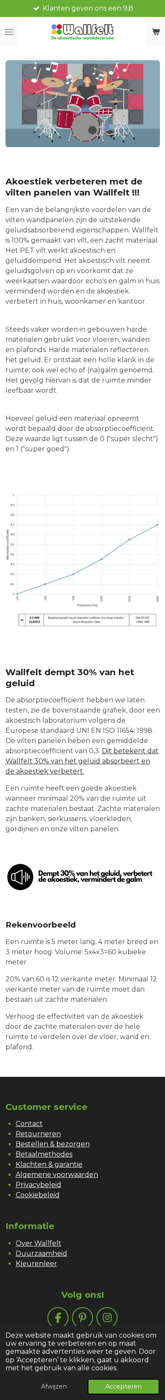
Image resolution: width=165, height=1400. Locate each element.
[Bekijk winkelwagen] (155, 32)
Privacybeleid (38, 1185)
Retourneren (38, 1134)
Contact (29, 1124)
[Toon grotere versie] (83, 103)
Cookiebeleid (38, 1195)
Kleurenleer (36, 1264)
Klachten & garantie (49, 1164)
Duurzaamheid (41, 1253)
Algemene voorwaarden (57, 1175)
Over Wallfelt (38, 1243)
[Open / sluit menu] (9, 32)
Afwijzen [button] (54, 1386)
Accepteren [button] (123, 1386)
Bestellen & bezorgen (53, 1144)
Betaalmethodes (44, 1154)
